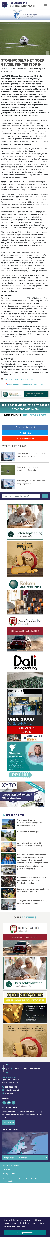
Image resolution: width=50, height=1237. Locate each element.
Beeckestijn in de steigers (28, 832)
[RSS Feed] (13, 1103)
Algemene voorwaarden (11, 1165)
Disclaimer (6, 1169)
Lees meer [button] (20, 1226)
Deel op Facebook (26, 427)
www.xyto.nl (10, 1093)
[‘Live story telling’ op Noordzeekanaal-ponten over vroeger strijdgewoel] (8, 824)
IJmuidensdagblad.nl (18, 3)
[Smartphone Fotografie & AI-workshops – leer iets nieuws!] (8, 847)
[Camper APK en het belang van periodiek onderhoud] (8, 870)
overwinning (28, 379)
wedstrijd (18, 379)
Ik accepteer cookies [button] (25, 1233)
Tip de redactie (27, 438)
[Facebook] (4, 1103)
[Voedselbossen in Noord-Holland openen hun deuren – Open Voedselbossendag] (8, 881)
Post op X (26, 433)
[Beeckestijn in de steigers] (8, 835)
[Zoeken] (45, 496)
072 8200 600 (11, 1087)
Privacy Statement (9, 1174)
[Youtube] (9, 1103)
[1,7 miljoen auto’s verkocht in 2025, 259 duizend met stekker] (8, 904)
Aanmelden (9, 1122)
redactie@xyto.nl (12, 1090)
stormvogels (9, 379)
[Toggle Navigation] (45, 4)
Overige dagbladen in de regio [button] (15, 1158)
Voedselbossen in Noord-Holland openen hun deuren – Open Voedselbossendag (31, 880)
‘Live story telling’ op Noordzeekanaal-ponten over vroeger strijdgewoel (29, 822)
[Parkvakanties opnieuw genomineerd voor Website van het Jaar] (8, 893)
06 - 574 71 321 (34, 415)
